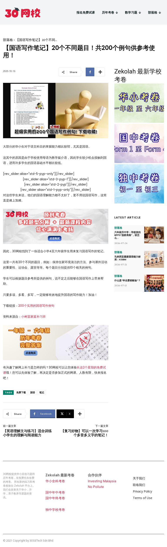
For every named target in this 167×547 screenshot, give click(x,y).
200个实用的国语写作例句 (36, 305)
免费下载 (21, 392)
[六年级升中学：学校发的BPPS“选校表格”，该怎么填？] (154, 235)
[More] (100, 72)
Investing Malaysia (102, 481)
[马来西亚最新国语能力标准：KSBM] (154, 259)
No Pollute (96, 487)
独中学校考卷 (55, 510)
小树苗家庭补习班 (33, 316)
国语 (32, 392)
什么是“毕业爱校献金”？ (127, 280)
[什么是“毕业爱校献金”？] (154, 283)
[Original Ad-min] (55, 226)
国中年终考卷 (55, 498)
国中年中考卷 (55, 492)
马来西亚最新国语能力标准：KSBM (127, 258)
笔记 (41, 392)
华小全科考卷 (55, 481)
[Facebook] (90, 72)
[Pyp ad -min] (55, 342)
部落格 (8, 40)
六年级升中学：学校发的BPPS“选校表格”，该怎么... (127, 235)
